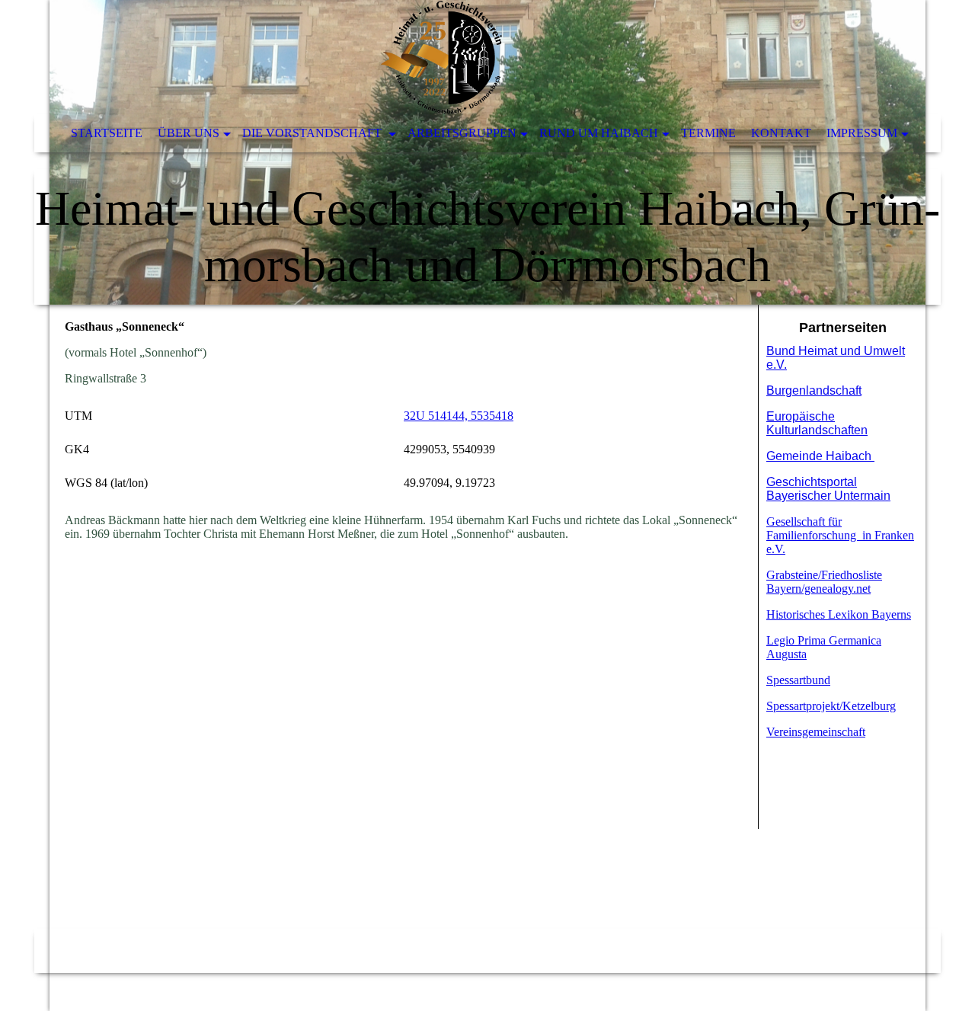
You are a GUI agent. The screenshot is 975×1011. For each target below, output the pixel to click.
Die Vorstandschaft (313, 132)
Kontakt (781, 132)
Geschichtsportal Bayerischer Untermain (828, 488)
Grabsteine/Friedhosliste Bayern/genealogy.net (824, 581)
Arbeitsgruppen (462, 132)
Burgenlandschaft (814, 390)
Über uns (188, 132)
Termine (708, 132)
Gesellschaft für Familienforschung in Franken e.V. (840, 535)
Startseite (106, 132)
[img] (487, 152)
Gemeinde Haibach (820, 456)
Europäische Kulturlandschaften (817, 423)
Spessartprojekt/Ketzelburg (831, 705)
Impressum (861, 132)
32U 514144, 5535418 (458, 415)
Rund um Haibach (598, 132)
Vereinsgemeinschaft (815, 731)
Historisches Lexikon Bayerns (838, 614)
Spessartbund (798, 679)
